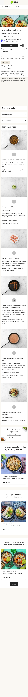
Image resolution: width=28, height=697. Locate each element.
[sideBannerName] (14, 94)
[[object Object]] (21, 45)
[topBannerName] (14, 12)
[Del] (25, 45)
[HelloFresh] (14, 2)
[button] (14, 114)
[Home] (2, 7)
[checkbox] (1, 36)
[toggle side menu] (2, 2)
